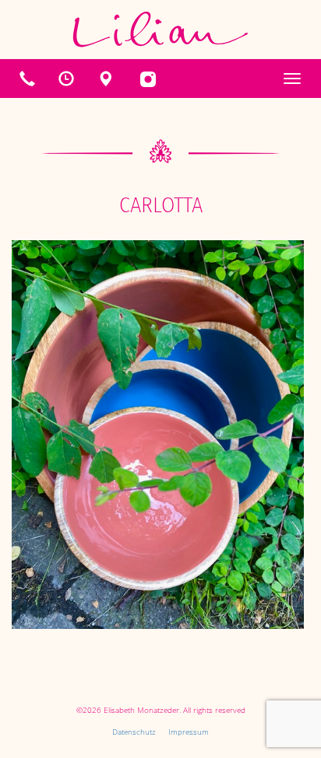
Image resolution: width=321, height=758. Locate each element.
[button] (66, 78)
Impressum (188, 731)
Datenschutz (134, 731)
